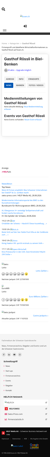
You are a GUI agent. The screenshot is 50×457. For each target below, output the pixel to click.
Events (8, 380)
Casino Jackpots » (40, 315)
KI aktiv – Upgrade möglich (19, 70)
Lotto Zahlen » (42, 271)
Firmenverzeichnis (13, 376)
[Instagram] (20, 355)
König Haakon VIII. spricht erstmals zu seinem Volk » (22, 243)
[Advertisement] (26, 154)
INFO (21, 79)
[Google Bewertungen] (34, 446)
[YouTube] (14, 355)
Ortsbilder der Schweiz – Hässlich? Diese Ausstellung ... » (24, 223)
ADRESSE (10, 79)
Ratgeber (9, 385)
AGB (25, 439)
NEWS (8, 85)
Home (4, 43)
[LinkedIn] (9, 355)
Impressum (5, 439)
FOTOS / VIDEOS (36, 85)
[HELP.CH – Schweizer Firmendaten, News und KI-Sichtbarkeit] (26, 403)
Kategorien (14, 43)
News (8, 366)
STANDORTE (33, 79)
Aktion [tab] (9, 183)
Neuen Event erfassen (33, 119)
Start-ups (9, 371)
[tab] (4, 183)
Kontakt (9, 390)
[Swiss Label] (17, 446)
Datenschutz (16, 439)
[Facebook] (4, 355)
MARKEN (20, 85)
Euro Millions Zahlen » (38, 296)
